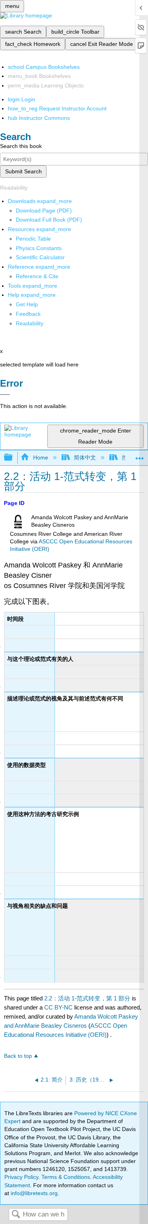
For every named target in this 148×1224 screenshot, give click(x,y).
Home (40, 457)
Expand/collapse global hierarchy (13, 458)
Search (16, 1215)
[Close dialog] (5, 394)
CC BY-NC (59, 1007)
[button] (28, 314)
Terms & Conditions (65, 1177)
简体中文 (84, 457)
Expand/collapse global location (139, 455)
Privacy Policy (21, 1177)
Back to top (18, 1056)
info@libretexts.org (33, 1193)
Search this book (21, 146)
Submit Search (23, 171)
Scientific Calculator (40, 257)
